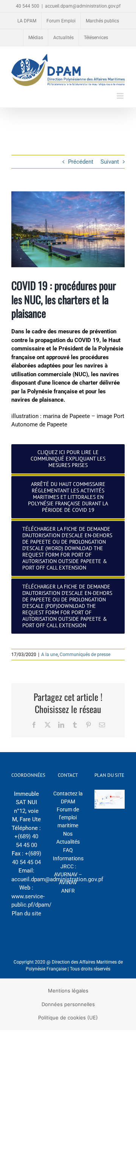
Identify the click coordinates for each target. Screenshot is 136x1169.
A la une (49, 654)
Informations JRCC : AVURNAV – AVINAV (68, 870)
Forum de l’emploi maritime (68, 817)
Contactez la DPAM (68, 797)
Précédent (80, 161)
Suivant (109, 161)
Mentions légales (68, 991)
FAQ (68, 850)
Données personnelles (68, 1004)
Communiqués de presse (85, 654)
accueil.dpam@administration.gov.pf (83, 6)
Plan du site (26, 913)
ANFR (68, 891)
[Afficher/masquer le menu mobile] (121, 96)
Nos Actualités (68, 838)
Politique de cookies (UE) (68, 1017)
